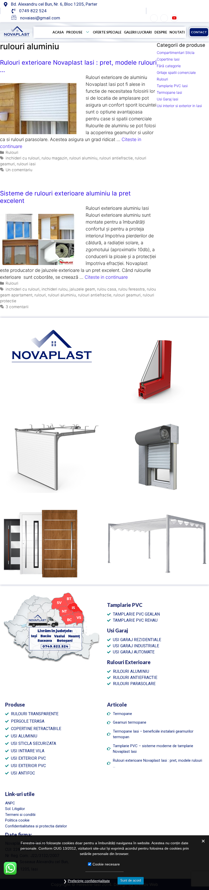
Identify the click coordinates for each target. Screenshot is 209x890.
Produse (74, 32)
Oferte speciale (107, 32)
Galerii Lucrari (138, 32)
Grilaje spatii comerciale (176, 72)
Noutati (177, 32)
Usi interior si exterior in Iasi (179, 105)
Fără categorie (169, 66)
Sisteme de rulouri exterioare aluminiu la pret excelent (65, 197)
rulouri (40, 295)
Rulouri (12, 152)
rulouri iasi (26, 163)
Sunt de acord (130, 880)
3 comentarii (17, 306)
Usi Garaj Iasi (167, 99)
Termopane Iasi (169, 92)
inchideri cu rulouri (23, 158)
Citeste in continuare (106, 277)
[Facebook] (154, 18)
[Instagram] (164, 18)
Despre (160, 32)
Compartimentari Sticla (175, 52)
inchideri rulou (55, 289)
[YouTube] (174, 18)
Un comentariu (19, 169)
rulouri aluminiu (83, 158)
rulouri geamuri (127, 295)
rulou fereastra (131, 289)
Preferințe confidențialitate (89, 881)
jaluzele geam (82, 289)
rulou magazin (54, 158)
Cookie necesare (106, 864)
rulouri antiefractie (116, 158)
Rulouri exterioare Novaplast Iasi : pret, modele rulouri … (78, 66)
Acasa (58, 32)
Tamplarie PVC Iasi (172, 86)
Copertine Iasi (168, 59)
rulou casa (106, 289)
